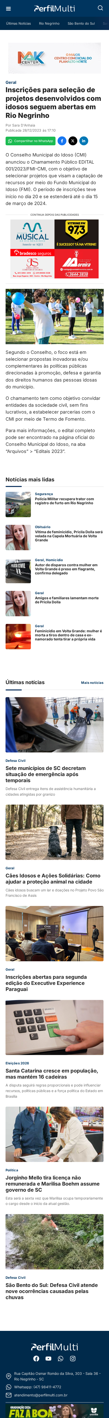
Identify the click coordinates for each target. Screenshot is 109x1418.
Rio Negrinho (49, 23)
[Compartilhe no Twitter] (72, 140)
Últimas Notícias (18, 23)
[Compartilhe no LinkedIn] (83, 140)
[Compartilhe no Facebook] (62, 140)
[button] (100, 8)
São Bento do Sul (81, 23)
